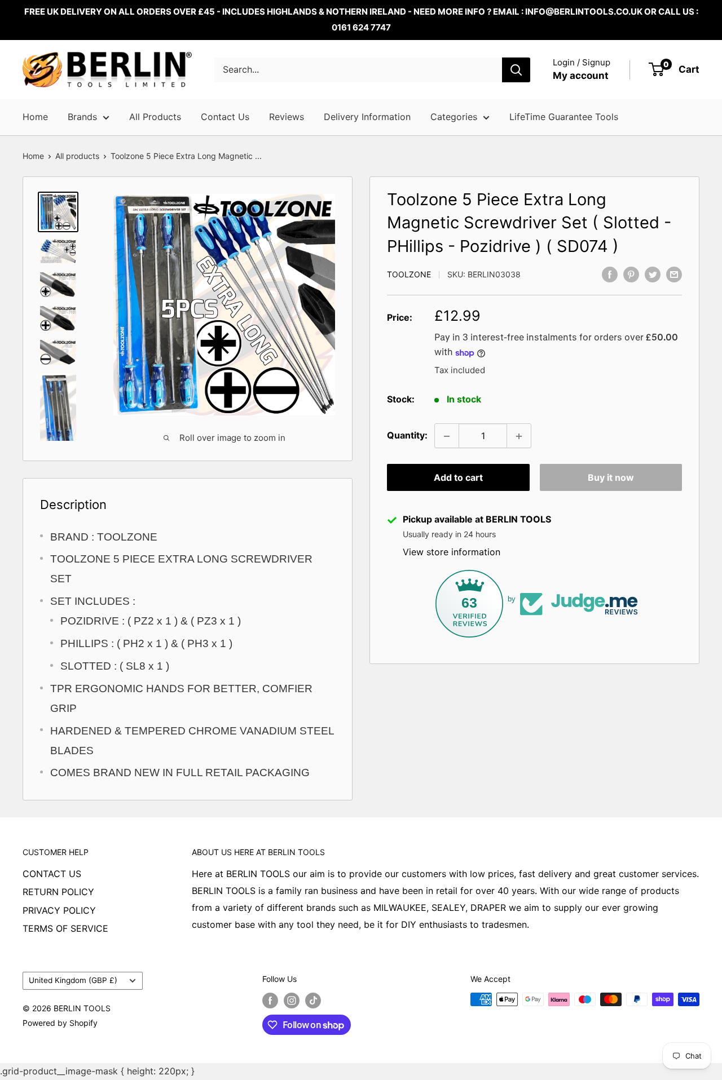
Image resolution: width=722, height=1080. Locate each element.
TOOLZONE (409, 275)
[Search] (516, 69)
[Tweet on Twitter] (653, 273)
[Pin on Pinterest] (631, 273)
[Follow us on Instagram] (292, 1000)
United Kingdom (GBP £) (73, 980)
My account (581, 75)
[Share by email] (674, 273)
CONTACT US (52, 873)
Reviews (286, 116)
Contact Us (225, 116)
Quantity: (407, 435)
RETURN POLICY (58, 891)
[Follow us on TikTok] (313, 1000)
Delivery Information (367, 116)
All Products (155, 116)
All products (77, 156)
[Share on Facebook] (610, 273)
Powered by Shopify (60, 1023)
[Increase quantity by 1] (519, 436)
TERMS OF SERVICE (65, 928)
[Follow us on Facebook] (270, 1000)
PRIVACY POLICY (59, 910)
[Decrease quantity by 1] (447, 436)
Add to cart (458, 478)
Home (35, 116)
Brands (82, 116)
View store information (451, 552)
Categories (453, 116)
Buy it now (611, 478)
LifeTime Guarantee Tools (563, 116)
